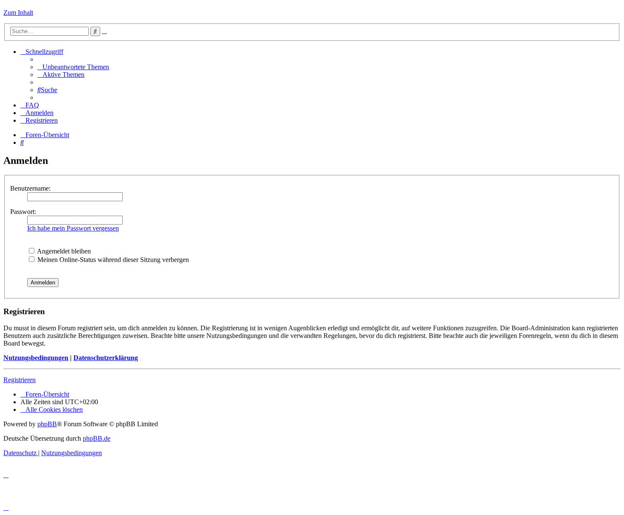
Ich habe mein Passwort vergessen (73, 228)
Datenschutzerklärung (105, 357)
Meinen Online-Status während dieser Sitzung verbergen (112, 259)
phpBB (47, 424)
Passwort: (23, 211)
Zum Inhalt (18, 12)
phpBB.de (96, 438)
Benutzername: (30, 188)
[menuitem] (73, 66)
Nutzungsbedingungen (35, 357)
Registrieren (19, 379)
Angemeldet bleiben (63, 251)
